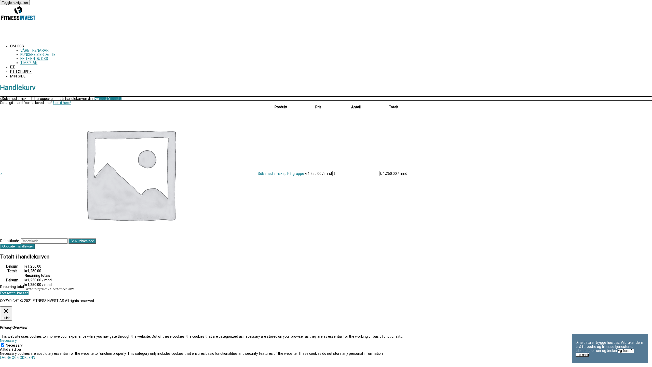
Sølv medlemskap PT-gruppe (281, 174)
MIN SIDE (17, 76)
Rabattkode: (10, 241)
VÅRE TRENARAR (34, 50)
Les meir (582, 355)
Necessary (14, 345)
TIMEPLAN (28, 63)
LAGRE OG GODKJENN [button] (17, 358)
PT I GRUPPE (21, 71)
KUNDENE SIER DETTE (38, 55)
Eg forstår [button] (626, 351)
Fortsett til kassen (14, 293)
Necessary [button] (8, 340)
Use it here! (62, 103)
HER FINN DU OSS (34, 59)
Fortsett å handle (107, 99)
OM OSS (17, 46)
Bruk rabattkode (82, 241)
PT (12, 67)
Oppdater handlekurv (17, 246)
